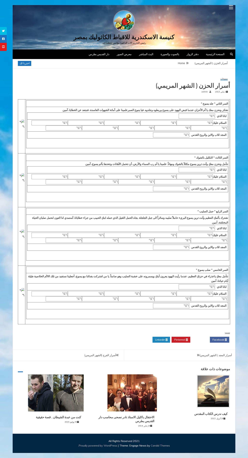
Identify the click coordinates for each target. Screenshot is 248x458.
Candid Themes (160, 445)
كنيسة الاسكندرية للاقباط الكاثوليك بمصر (124, 37)
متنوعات (224, 79)
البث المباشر (146, 54)
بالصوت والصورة (170, 54)
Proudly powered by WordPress (98, 445)
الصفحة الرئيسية (215, 54)
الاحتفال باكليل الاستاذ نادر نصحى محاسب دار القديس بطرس (126, 419)
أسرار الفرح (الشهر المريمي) (100, 355)
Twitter (199, 339)
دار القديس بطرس (99, 54)
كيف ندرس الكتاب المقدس (211, 413)
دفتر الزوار (193, 54)
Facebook (218, 339)
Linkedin (160, 339)
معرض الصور (124, 54)
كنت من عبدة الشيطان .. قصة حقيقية (58, 417)
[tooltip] (3, 31)
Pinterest (180, 339)
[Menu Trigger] (231, 7)
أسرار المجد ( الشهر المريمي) (215, 355)
